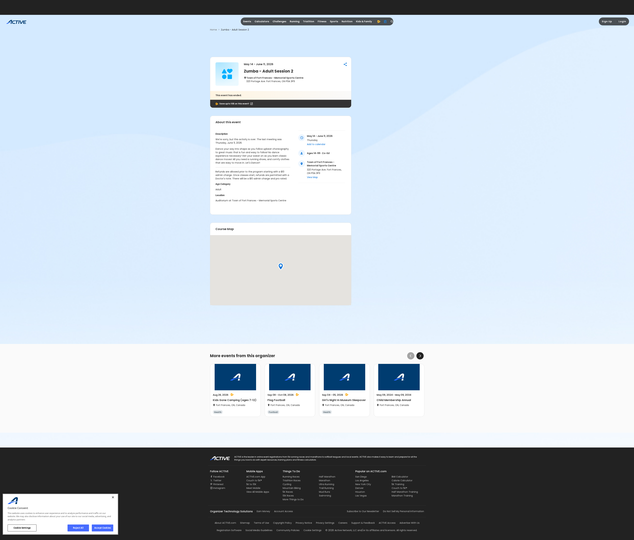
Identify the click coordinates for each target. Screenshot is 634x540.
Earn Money (263, 511)
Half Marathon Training (405, 492)
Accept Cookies (102, 527)
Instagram (219, 488)
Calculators (262, 21)
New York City (363, 484)
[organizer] (385, 21)
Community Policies (287, 530)
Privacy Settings (325, 523)
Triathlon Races (291, 480)
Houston (360, 492)
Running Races (291, 476)
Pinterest (218, 484)
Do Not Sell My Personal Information (403, 511)
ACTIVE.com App (255, 476)
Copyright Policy (282, 523)
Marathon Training (402, 495)
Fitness (322, 21)
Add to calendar (316, 144)
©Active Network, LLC (341, 530)
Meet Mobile (253, 488)
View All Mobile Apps (257, 492)
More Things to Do (293, 499)
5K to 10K (251, 484)
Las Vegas (361, 495)
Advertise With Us (410, 523)
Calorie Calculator (402, 480)
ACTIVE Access (387, 523)
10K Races (288, 495)
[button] (345, 64)
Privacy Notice (304, 523)
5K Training (398, 484)
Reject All (78, 527)
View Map (312, 177)
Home (213, 29)
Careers (342, 523)
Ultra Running (326, 484)
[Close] (113, 497)
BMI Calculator (400, 476)
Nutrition (347, 21)
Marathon (324, 480)
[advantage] (379, 21)
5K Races (288, 492)
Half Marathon (327, 476)
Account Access (283, 511)
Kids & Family (364, 21)
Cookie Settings (22, 527)
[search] (392, 21)
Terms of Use (261, 523)
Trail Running (326, 488)
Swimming (325, 495)
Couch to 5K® (254, 480)
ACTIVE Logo (217, 457)
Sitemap (245, 523)
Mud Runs (324, 492)
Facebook (219, 476)
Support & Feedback (363, 523)
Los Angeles (362, 480)
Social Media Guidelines (259, 530)
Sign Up (607, 21)
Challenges (279, 21)
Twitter (217, 480)
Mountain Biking (292, 488)
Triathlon (308, 21)
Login (622, 21)
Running (294, 21)
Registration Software (229, 530)
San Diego (361, 476)
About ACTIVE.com (225, 523)
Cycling (287, 484)
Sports (334, 21)
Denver (359, 488)
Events (247, 21)
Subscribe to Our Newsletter (363, 511)
